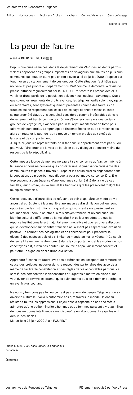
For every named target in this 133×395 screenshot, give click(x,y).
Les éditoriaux (55, 345)
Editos (41, 345)
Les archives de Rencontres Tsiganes (31, 7)
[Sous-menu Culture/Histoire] (102, 15)
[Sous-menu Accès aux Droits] (61, 15)
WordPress (119, 387)
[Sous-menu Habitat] (76, 15)
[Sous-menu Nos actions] (34, 15)
